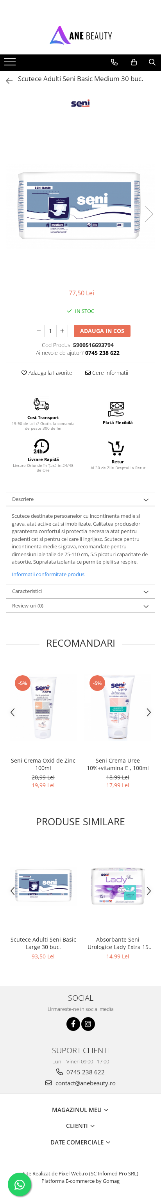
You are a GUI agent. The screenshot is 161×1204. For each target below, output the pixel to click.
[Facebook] (73, 1024)
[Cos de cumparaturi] (133, 62)
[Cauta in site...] (152, 62)
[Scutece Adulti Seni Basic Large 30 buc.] (43, 886)
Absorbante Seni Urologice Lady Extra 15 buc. (118, 943)
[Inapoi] (6, 81)
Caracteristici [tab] (27, 591)
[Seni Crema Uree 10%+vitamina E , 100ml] (117, 707)
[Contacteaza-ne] (114, 62)
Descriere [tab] (23, 499)
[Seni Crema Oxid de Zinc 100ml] (43, 707)
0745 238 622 (85, 1072)
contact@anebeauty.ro (85, 1083)
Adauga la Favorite (49, 372)
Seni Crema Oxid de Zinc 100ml (43, 764)
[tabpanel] (80, 206)
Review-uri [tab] (27, 605)
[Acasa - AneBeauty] (80, 35)
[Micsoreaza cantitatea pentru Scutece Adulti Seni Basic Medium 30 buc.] (39, 331)
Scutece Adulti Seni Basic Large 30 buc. (43, 943)
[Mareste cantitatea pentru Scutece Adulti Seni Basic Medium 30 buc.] (62, 331)
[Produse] (11, 64)
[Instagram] (88, 1024)
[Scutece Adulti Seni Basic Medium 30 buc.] (80, 206)
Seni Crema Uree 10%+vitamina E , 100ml (118, 764)
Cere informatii (109, 372)
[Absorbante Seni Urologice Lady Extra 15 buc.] (117, 886)
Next (149, 214)
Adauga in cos (102, 330)
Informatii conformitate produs (48, 574)
